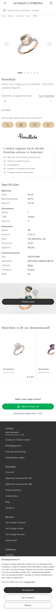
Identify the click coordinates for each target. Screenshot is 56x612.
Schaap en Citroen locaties (17, 439)
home (3, 16)
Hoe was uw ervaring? (15, 451)
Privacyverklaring (13, 490)
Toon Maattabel (46, 95)
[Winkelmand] (51, 3)
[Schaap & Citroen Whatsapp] (21, 125)
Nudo (30, 265)
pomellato (20, 16)
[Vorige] (6, 44)
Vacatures (10, 508)
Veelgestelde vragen (15, 457)
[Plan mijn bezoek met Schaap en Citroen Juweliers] (35, 125)
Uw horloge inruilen (14, 528)
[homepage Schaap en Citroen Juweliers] (28, 3)
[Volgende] (49, 44)
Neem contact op (30, 406)
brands (10, 16)
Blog (7, 502)
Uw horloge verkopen (15, 522)
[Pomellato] (28, 136)
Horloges (9, 555)
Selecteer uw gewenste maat (28, 95)
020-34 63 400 (11, 432)
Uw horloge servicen (15, 534)
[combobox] (28, 101)
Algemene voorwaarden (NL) (18, 478)
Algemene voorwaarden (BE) (18, 484)
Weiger (27, 605)
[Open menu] (5, 3)
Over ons (9, 472)
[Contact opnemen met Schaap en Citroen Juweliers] (48, 125)
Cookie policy (11, 496)
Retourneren (11, 540)
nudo (28, 16)
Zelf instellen (28, 597)
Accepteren (28, 590)
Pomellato (9, 79)
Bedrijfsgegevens (13, 445)
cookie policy (29, 582)
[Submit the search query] (5, 10)
